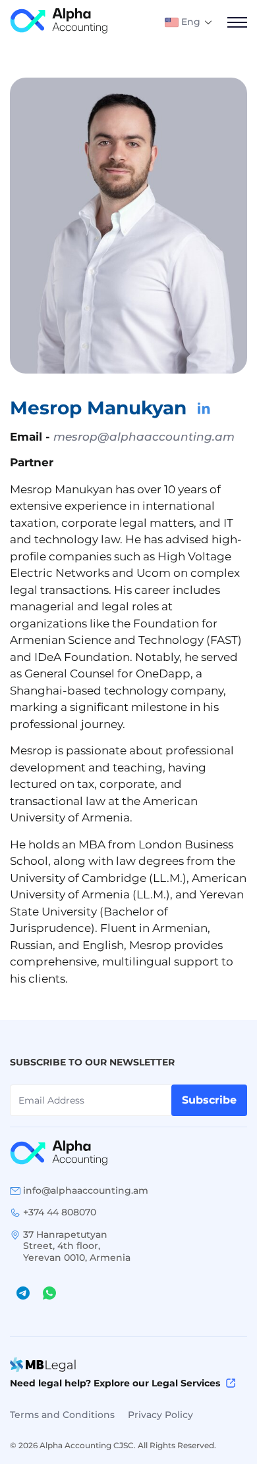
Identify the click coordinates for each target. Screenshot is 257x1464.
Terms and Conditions (62, 1415)
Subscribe (209, 1100)
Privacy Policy (160, 1415)
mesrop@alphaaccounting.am (144, 436)
